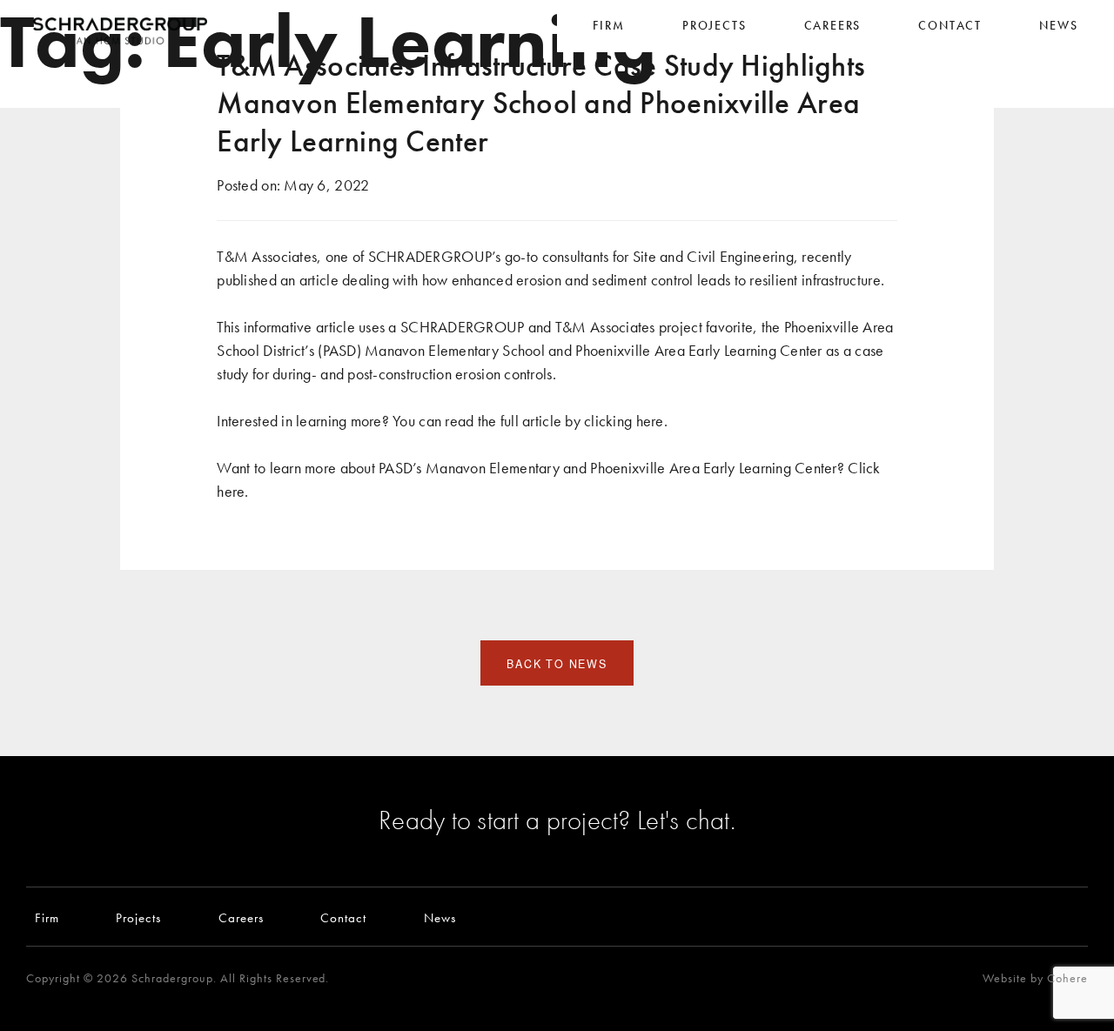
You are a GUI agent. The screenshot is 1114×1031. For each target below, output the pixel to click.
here (650, 421)
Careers (241, 917)
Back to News (557, 664)
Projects (138, 917)
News (440, 917)
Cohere (1067, 978)
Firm (47, 917)
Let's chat (683, 819)
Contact (343, 917)
